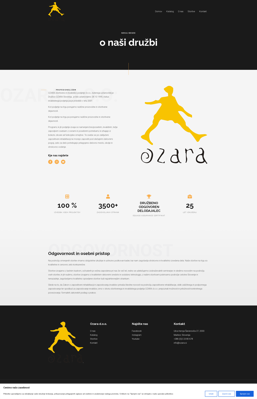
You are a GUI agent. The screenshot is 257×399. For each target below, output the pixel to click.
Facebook (137, 331)
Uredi (211, 394)
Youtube (135, 339)
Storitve (191, 11)
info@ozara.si (180, 343)
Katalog (170, 11)
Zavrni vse (226, 394)
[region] (128, 391)
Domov (158, 11)
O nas (180, 11)
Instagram (136, 335)
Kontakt (203, 11)
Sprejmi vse (245, 394)
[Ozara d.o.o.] (56, 11)
